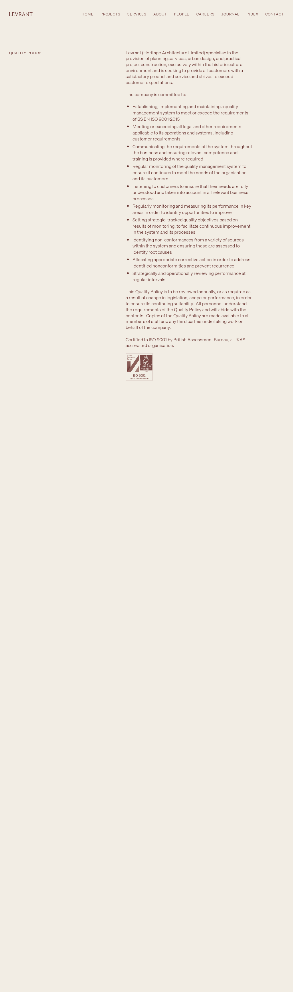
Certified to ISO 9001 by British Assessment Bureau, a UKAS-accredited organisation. (186, 342)
